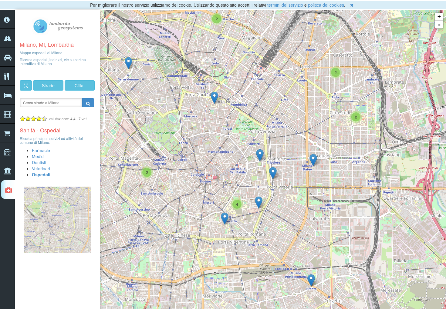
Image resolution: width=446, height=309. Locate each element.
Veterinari (41, 168)
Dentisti (39, 162)
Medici (38, 156)
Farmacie (41, 150)
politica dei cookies (326, 5)
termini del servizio (285, 5)
